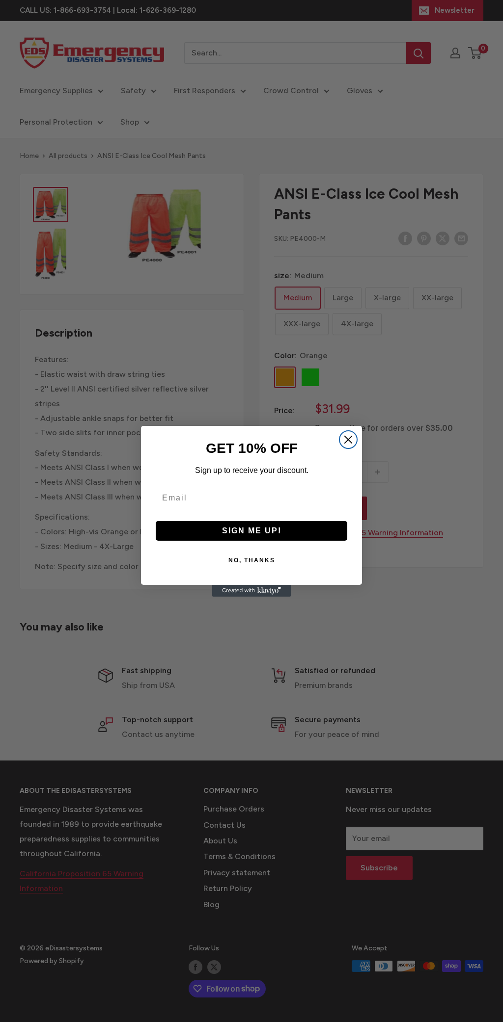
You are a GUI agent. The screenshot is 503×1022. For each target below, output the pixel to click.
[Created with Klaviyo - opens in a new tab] (251, 591)
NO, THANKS (251, 560)
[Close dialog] (348, 439)
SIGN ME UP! (251, 530)
